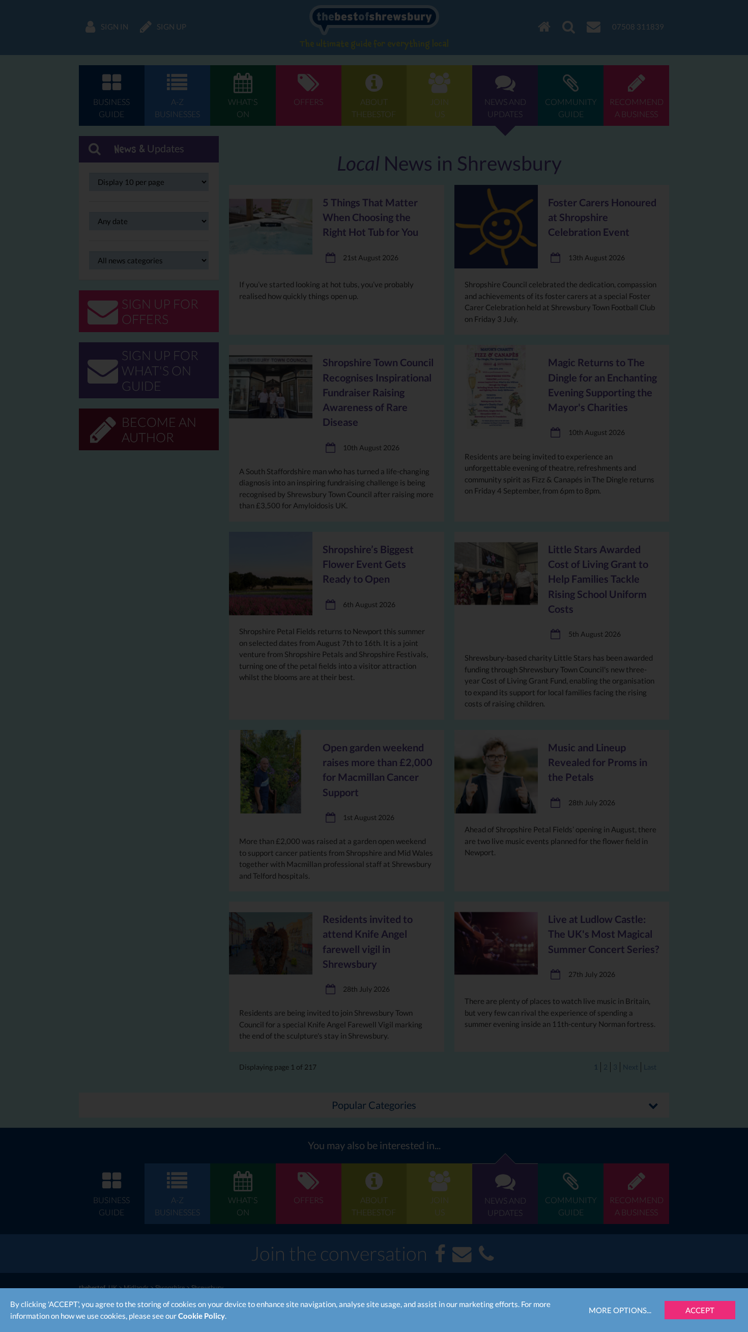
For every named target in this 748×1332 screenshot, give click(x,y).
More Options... (620, 1310)
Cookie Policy (201, 1315)
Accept (699, 1310)
